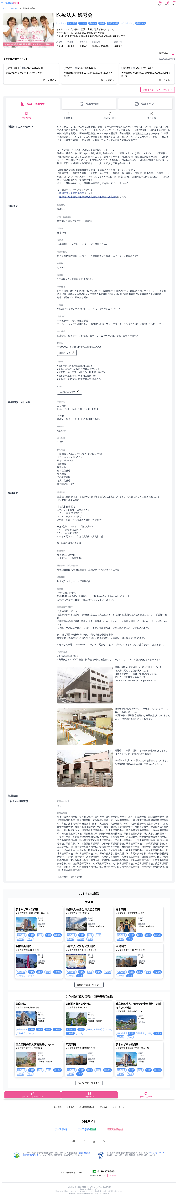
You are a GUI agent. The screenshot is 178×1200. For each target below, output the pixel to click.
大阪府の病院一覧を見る (89, 984)
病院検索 (14, 8)
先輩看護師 (92, 103)
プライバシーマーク (156, 1153)
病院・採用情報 (36, 103)
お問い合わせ (118, 1107)
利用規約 (70, 1107)
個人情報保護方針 (87, 1107)
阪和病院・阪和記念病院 (71, 193)
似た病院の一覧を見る (89, 1082)
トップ (3, 8)
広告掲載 (104, 1107)
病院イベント (148, 103)
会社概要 (57, 1107)
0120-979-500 (105, 1171)
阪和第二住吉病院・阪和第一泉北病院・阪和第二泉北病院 (88, 196)
